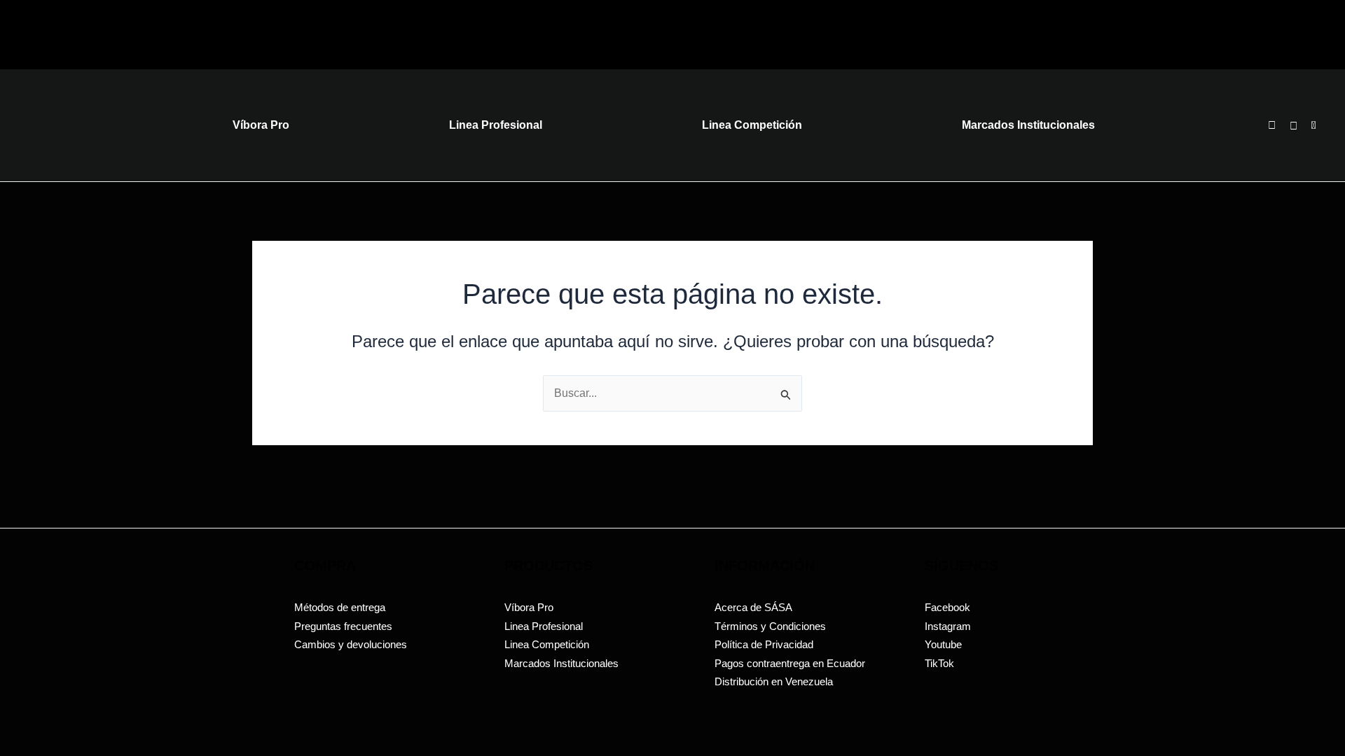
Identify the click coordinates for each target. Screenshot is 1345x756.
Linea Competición (546, 644)
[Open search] (1272, 125)
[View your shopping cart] (1295, 125)
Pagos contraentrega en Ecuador (790, 663)
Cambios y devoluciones (350, 644)
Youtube (943, 644)
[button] (1314, 125)
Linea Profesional (543, 626)
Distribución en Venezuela (774, 681)
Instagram (948, 626)
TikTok (939, 663)
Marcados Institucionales (561, 663)
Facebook (947, 607)
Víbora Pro (528, 607)
